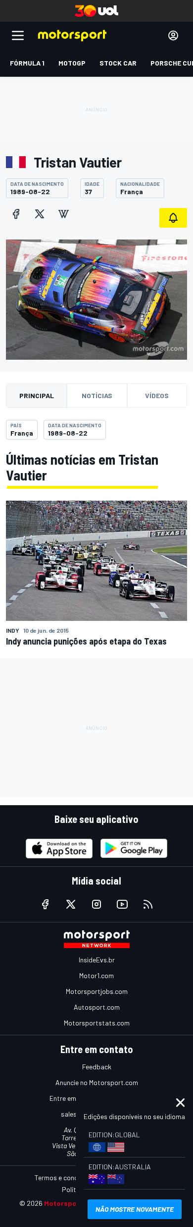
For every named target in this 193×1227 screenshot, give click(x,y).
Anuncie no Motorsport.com (96, 1082)
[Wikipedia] (63, 214)
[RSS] (148, 904)
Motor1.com (96, 975)
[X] (39, 214)
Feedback (96, 1066)
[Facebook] (16, 214)
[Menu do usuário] (173, 35)
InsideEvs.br (97, 959)
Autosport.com (97, 1007)
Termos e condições (64, 1177)
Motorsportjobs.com (97, 991)
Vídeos (157, 395)
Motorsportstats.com (97, 1023)
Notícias (97, 395)
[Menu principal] (18, 35)
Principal (36, 395)
